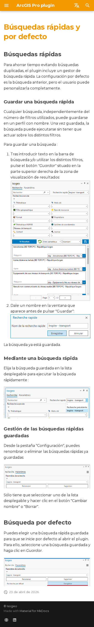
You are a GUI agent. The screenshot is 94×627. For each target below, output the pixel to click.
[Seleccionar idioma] (76, 5)
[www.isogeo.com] (6, 619)
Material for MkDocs (34, 611)
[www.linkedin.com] (14, 619)
